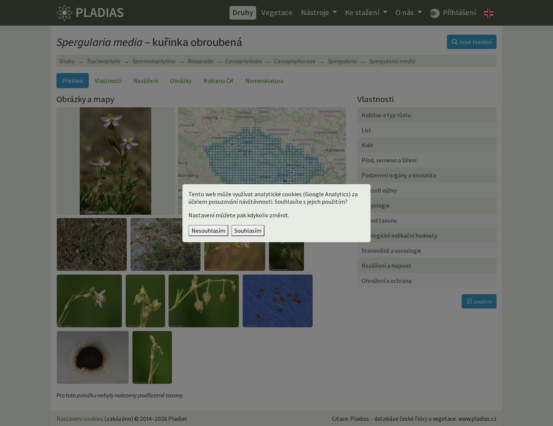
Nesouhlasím (208, 230)
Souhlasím (247, 230)
